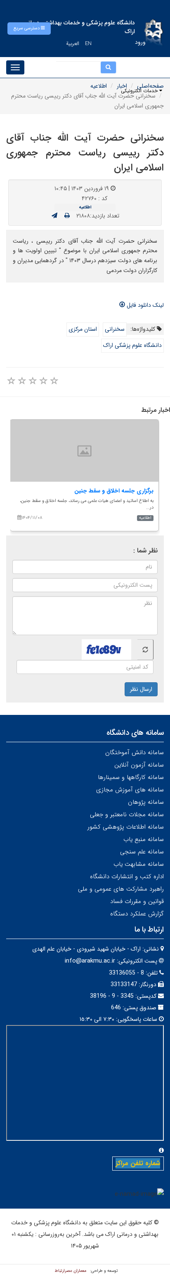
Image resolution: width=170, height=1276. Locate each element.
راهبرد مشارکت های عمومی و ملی (121, 889)
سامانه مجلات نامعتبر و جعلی (127, 815)
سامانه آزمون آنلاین (139, 765)
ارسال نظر (141, 689)
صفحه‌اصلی (150, 86)
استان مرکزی (82, 329)
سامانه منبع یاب (143, 839)
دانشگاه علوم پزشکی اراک (132, 345)
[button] (29, 28)
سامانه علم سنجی (142, 852)
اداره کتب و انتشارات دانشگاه (127, 877)
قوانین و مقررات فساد (137, 901)
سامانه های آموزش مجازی (130, 790)
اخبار (122, 86)
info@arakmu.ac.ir (90, 961)
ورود (140, 42)
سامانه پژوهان (146, 802)
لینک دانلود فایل (144, 305)
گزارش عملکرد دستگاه (137, 914)
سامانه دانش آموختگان (134, 752)
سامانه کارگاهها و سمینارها (131, 777)
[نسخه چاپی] (67, 215)
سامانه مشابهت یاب (138, 864)
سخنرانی (115, 329)
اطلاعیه (98, 86)
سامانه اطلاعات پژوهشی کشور (125, 827)
